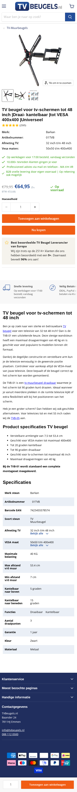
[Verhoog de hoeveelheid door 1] (35, 207)
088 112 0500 (10, 734)
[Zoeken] (70, 17)
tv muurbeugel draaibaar (40, 383)
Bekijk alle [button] (37, 533)
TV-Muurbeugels (17, 27)
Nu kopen (39, 230)
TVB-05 (15, 418)
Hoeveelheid (9, 199)
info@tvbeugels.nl (13, 730)
